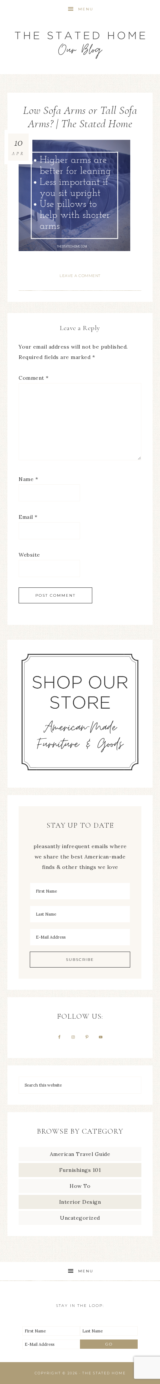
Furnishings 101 (80, 1170)
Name (28, 479)
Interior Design (80, 1202)
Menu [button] (85, 9)
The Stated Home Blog (80, 42)
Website (29, 554)
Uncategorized (80, 1218)
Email (28, 517)
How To (80, 1186)
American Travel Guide (80, 1154)
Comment (34, 378)
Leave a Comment (80, 275)
